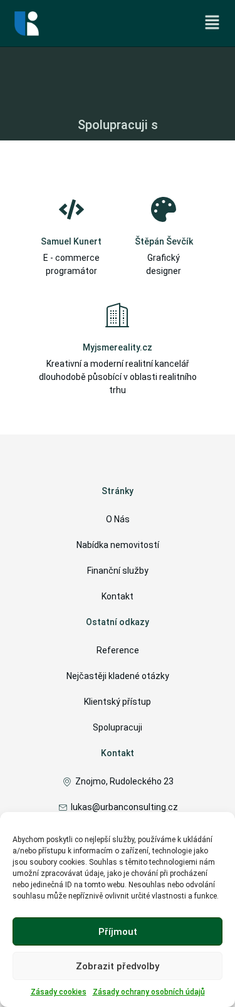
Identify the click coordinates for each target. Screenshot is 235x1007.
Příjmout (117, 931)
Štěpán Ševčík (164, 241)
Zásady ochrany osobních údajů (149, 992)
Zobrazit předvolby (117, 966)
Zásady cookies (58, 992)
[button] (212, 23)
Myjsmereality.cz (117, 347)
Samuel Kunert (71, 241)
